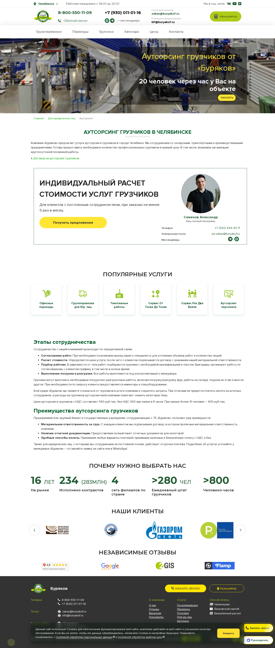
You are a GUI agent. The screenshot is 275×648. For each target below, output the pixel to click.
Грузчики (106, 32)
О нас (152, 605)
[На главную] (43, 16)
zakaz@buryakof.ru (165, 13)
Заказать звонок (187, 588)
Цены (154, 32)
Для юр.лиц (184, 617)
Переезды (80, 32)
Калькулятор (228, 588)
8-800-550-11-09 (75, 12)
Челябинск (46, 3)
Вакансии (155, 613)
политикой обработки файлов (140, 637)
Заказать (226, 97)
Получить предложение (73, 222)
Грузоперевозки (49, 32)
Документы (156, 617)
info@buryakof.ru (72, 615)
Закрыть (228, 633)
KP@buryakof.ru (163, 22)
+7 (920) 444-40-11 (227, 228)
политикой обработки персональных (84, 637)
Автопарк (131, 32)
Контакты (176, 32)
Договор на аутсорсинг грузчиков (56, 158)
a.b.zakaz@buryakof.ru (226, 234)
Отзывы (154, 609)
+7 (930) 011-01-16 (123, 12)
